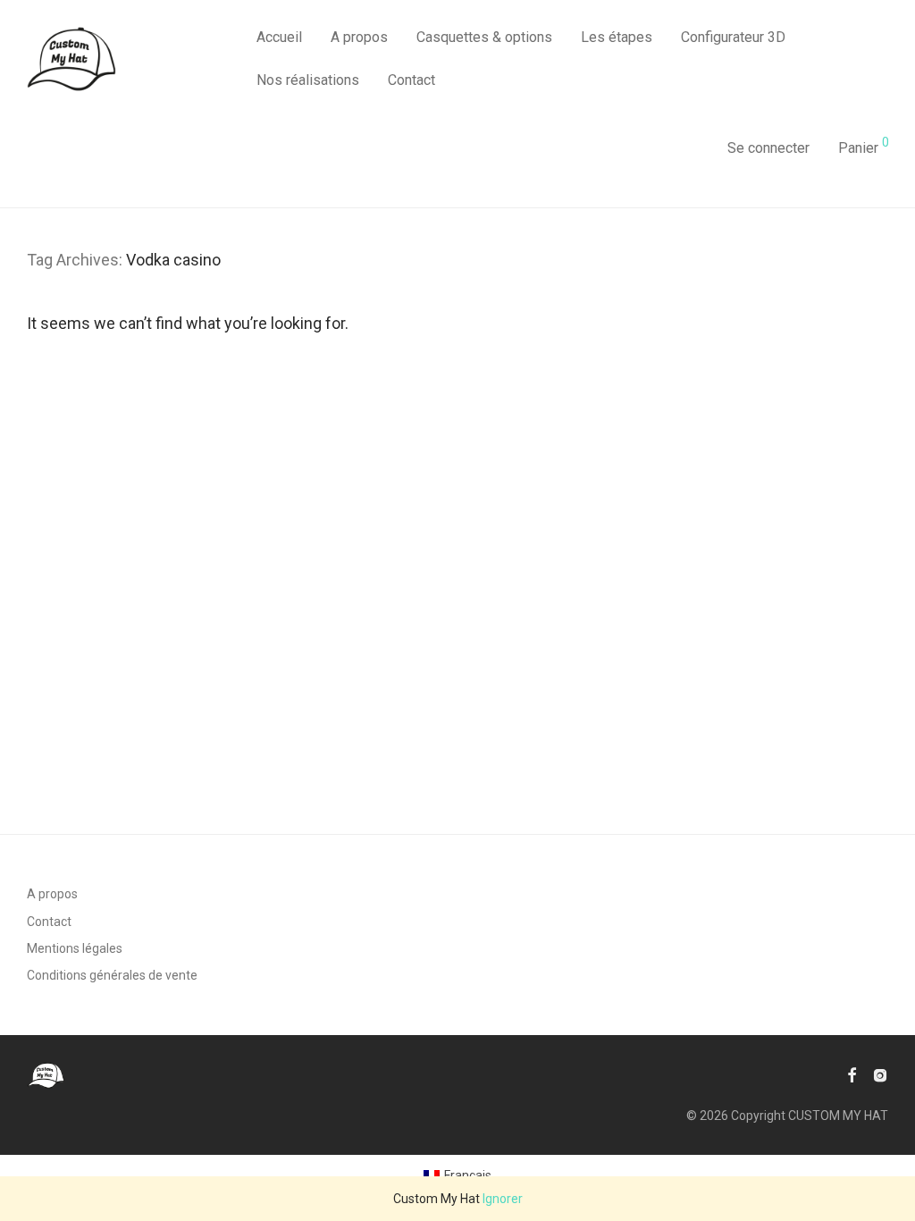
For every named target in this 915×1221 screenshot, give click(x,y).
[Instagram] (880, 1074)
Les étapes (616, 37)
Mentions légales (74, 948)
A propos (359, 37)
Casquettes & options (484, 37)
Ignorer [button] (503, 1199)
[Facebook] (851, 1074)
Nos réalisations (307, 80)
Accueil (279, 37)
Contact (411, 80)
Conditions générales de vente (112, 975)
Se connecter (768, 147)
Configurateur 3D (733, 37)
